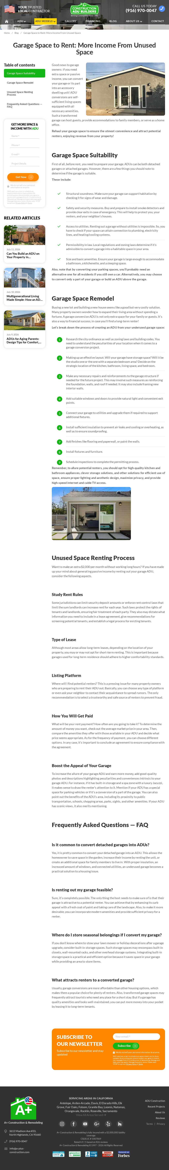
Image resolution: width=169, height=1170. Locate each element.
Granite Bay (95, 1107)
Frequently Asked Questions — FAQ (24, 105)
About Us (132, 21)
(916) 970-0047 (141, 10)
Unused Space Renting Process (20, 93)
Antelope (65, 1103)
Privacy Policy (21, 203)
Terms (30, 203)
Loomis (108, 1107)
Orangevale (72, 1111)
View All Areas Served (89, 1115)
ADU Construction (155, 1100)
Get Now (21, 177)
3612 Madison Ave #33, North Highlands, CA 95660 (25, 1132)
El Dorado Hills (108, 1103)
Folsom (83, 1107)
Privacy (161, 1123)
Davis (94, 1103)
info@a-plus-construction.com (19, 1150)
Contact (158, 21)
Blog (113, 21)
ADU (20, 21)
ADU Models (44, 21)
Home (7, 33)
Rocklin (84, 1111)
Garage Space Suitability (21, 73)
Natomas (119, 1107)
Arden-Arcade (81, 1103)
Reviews (160, 1118)
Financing (93, 21)
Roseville (95, 1111)
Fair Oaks (71, 1107)
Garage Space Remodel (20, 82)
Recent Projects (156, 1106)
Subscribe (124, 1045)
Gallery (70, 21)
